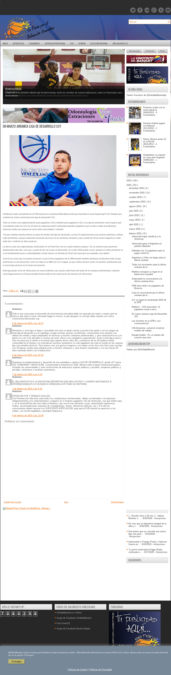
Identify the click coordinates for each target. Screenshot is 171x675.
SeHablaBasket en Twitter (69, 612)
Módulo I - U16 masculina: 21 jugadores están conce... (146, 308)
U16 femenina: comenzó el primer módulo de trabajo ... (148, 329)
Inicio (5, 43)
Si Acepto (16, 661)
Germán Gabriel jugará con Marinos (154, 124)
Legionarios (34, 43)
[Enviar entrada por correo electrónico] (21, 290)
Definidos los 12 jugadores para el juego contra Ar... (148, 251)
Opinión (81, 43)
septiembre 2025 (137, 201)
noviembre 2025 (137, 192)
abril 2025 (134, 224)
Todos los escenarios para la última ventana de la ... (149, 265)
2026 (129, 180)
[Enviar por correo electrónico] (25, 291)
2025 (129, 185)
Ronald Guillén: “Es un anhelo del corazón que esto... (148, 336)
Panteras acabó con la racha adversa (154, 108)
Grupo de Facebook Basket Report (73, 628)
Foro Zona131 (63, 623)
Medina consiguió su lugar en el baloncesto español (147, 272)
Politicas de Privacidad (101, 669)
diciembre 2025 (136, 188)
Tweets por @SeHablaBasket (140, 349)
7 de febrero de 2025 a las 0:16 (27, 374)
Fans (162, 51)
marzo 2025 (135, 229)
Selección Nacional (99, 43)
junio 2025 (134, 215)
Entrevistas (18, 43)
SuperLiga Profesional (55, 43)
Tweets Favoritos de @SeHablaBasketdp (146, 95)
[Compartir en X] (33, 291)
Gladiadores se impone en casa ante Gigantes (154, 156)
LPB (71, 43)
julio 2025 (134, 211)
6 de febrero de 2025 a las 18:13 (27, 323)
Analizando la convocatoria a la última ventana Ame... (147, 279)
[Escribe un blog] (29, 291)
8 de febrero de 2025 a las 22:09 (27, 415)
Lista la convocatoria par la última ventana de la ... (148, 293)
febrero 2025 (135, 233)
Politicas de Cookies (78, 669)
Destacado (134, 51)
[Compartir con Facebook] (37, 291)
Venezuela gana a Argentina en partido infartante (147, 244)
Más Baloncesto (120, 43)
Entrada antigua (117, 502)
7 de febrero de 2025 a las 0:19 (27, 389)
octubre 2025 (135, 197)
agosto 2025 (135, 206)
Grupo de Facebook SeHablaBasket (74, 618)
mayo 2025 (134, 220)
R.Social (150, 51)
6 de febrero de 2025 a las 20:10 (27, 355)
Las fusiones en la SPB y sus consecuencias (146, 322)
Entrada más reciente (12, 502)
